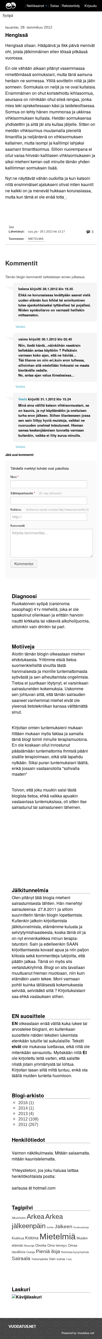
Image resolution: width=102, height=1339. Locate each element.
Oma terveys (57, 1245)
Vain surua (57, 1259)
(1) (26, 1103)
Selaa (55, 5)
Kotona (31, 1238)
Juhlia (50, 1227)
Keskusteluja (81, 1227)
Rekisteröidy (71, 5)
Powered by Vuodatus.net (77, 1333)
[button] (46, 5)
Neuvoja (29, 1245)
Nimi (14, 477)
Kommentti (17, 525)
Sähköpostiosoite (36, 493)
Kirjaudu (90, 5)
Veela (22, 399)
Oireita (40, 1245)
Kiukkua (18, 1238)
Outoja (30, 1252)
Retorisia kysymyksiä (75, 1252)
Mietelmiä (35, 238)
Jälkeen (63, 1226)
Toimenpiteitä (39, 1259)
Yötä (69, 1259)
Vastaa (20, 326)
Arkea (35, 1216)
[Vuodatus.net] (22, 1326)
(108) (28, 1119)
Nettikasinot (35, 5)
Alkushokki (19, 1217)
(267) (28, 1124)
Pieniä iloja (48, 1251)
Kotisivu (49, 509)
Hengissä (16, 35)
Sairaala (21, 1258)
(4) (26, 1113)
